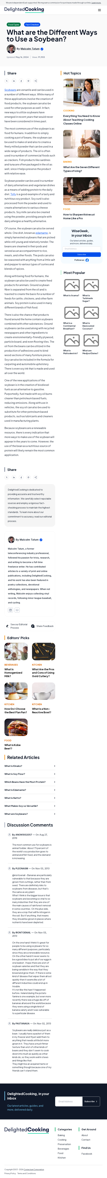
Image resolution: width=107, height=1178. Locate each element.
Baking (67, 161)
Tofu (13, 194)
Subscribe (81, 254)
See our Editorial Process (18, 626)
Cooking (68, 110)
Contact (86, 1139)
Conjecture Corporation (34, 1169)
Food (7, 740)
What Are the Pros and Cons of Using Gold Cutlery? (43, 673)
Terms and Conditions (26, 1173)
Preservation (64, 1144)
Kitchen (37, 664)
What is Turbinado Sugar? (87, 298)
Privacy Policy (10, 1173)
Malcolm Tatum (30, 48)
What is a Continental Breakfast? (69, 326)
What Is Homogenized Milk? (13, 673)
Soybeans (10, 89)
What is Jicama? (71, 295)
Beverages (11, 664)
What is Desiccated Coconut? (88, 326)
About (85, 1135)
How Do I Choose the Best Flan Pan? (15, 710)
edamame (42, 232)
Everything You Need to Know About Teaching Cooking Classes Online (81, 119)
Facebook (87, 1153)
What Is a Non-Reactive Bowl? (41, 710)
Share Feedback (45, 626)
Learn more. (96, 3)
